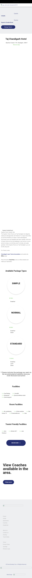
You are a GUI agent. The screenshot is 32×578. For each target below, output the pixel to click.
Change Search (8, 27)
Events (4, 516)
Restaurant (6, 395)
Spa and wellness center (20, 395)
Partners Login (6, 549)
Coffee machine (20, 411)
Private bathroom (15, 413)
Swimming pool (7, 397)
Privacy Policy (6, 544)
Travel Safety (6, 537)
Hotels (4, 518)
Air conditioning (7, 411)
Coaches (5, 523)
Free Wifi (17, 393)
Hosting (5, 534)
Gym (5, 431)
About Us (5, 530)
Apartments (6, 520)
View (25, 413)
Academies (5, 525)
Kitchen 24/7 (14, 431)
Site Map (5, 546)
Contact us (5, 532)
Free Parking (7, 393)
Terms (4, 542)
